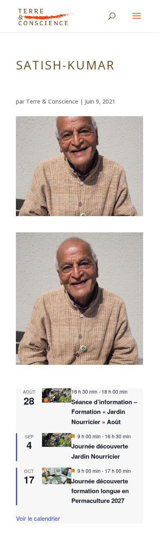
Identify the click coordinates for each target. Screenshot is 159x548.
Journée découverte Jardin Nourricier (99, 451)
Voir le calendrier (38, 518)
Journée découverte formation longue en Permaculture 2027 (100, 491)
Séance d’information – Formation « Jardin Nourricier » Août (104, 411)
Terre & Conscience (52, 101)
